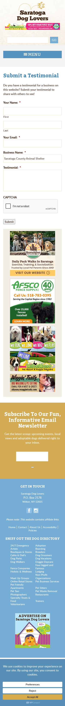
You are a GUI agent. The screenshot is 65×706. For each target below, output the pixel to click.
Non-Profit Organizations (43, 576)
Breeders (40, 552)
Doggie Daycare (44, 561)
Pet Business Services (47, 581)
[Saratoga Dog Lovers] (32, 8)
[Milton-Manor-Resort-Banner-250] (32, 328)
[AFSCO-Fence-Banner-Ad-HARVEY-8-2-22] (32, 281)
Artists (14, 548)
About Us (35, 527)
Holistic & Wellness (21, 571)
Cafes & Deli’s (18, 555)
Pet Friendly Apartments (17, 586)
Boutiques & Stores (21, 552)
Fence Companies (20, 568)
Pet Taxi (14, 591)
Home (11, 527)
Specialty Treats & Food (20, 599)
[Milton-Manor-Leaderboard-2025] (32, 25)
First (6, 116)
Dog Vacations (43, 558)
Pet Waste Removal (46, 591)
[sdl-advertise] (32, 615)
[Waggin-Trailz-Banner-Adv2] (32, 376)
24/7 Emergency (19, 545)
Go (54, 40)
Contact (22, 527)
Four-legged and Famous (44, 566)
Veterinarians (17, 604)
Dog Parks (16, 558)
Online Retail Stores (21, 581)
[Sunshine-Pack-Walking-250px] (32, 233)
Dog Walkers (17, 561)
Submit (9, 222)
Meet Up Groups (19, 578)
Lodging (39, 571)
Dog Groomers (43, 555)
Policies (33, 530)
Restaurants (42, 594)
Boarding (40, 548)
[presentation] (30, 206)
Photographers (18, 594)
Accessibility (50, 527)
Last (5, 130)
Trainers (39, 601)
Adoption (40, 545)
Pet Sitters (41, 588)
